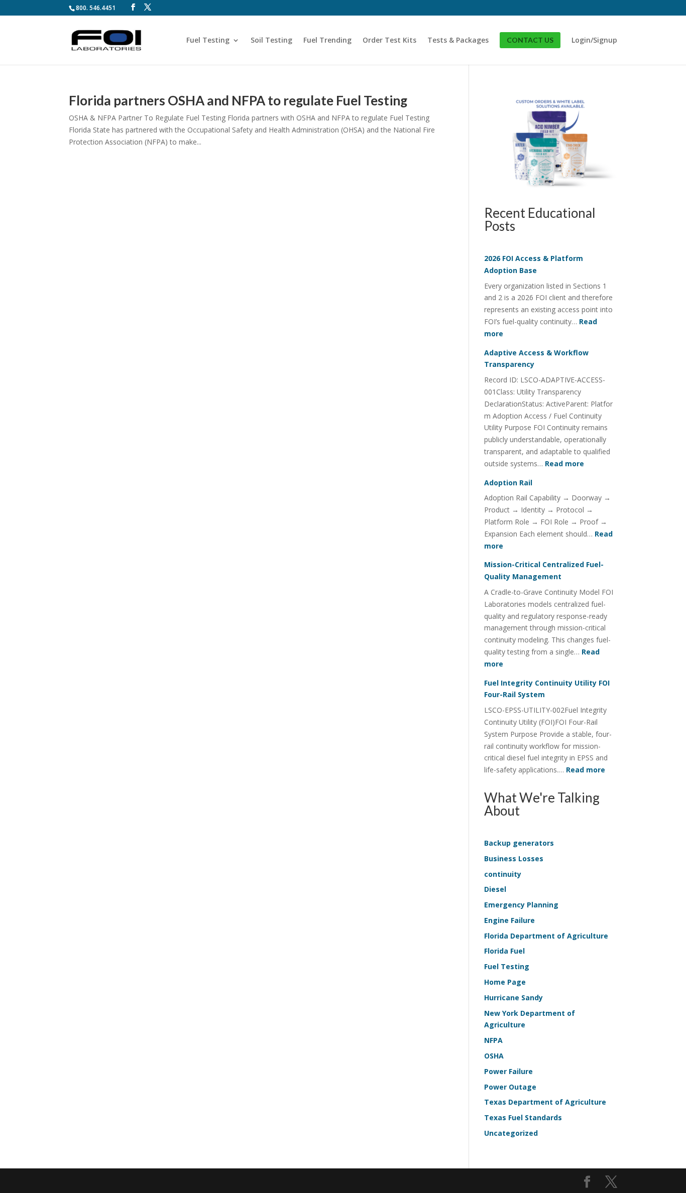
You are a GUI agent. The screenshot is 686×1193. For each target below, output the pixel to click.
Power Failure (508, 1071)
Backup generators (519, 843)
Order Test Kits (389, 41)
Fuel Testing (208, 41)
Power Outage (510, 1087)
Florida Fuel (504, 951)
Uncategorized (511, 1133)
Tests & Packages (458, 41)
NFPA (493, 1040)
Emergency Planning (521, 904)
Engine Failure (509, 920)
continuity (502, 874)
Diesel (495, 889)
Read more (564, 463)
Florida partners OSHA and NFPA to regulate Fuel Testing (238, 100)
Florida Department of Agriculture (546, 936)
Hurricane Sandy (513, 997)
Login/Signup (594, 41)
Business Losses (513, 858)
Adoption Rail (508, 482)
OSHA (494, 1056)
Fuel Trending (327, 41)
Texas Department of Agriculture (545, 1102)
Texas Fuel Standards (523, 1117)
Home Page (505, 982)
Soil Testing (271, 41)
